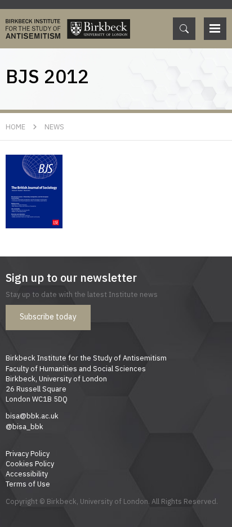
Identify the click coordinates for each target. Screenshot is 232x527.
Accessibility (27, 473)
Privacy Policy (28, 453)
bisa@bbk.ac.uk (32, 415)
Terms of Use (28, 483)
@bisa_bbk (24, 426)
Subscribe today (48, 317)
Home (15, 126)
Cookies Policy (30, 463)
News (54, 126)
